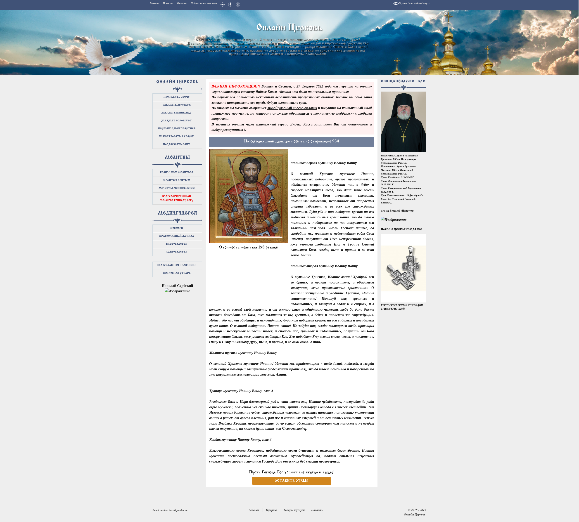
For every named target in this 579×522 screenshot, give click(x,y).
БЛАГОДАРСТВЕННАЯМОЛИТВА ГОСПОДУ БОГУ (176, 198)
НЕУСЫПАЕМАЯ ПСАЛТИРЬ (176, 129)
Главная (254, 510)
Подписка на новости (204, 3)
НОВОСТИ (176, 228)
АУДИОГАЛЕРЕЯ (176, 252)
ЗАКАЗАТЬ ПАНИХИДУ (176, 113)
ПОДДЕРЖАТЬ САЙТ (176, 144)
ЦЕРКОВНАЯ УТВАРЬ (176, 273)
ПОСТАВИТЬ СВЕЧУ (177, 97)
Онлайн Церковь (289, 28)
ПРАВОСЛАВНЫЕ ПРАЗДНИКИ (177, 265)
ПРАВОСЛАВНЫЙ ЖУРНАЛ (176, 236)
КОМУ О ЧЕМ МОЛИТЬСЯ (176, 172)
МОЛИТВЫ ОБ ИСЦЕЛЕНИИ (177, 188)
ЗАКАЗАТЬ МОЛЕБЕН (177, 105)
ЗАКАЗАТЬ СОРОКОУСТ (176, 121)
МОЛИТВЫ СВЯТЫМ (176, 180)
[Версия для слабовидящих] (396, 3)
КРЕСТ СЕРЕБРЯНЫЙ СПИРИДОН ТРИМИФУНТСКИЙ (402, 306)
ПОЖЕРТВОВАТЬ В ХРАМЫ (176, 136)
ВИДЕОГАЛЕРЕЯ (176, 244)
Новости (317, 510)
